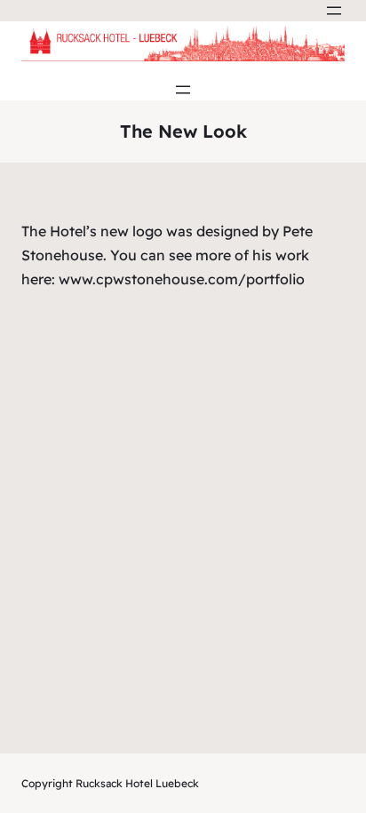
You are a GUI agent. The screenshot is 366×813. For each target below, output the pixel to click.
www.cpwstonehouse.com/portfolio (182, 279)
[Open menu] (334, 10)
